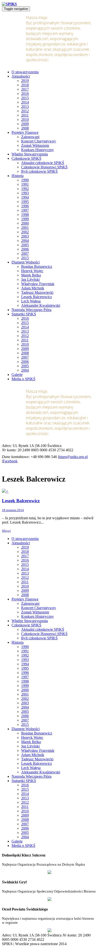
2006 (25, 249)
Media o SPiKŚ (23, 379)
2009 (25, 124)
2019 (25, 81)
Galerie (17, 375)
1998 (25, 215)
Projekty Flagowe (25, 132)
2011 (25, 115)
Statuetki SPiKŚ (24, 314)
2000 (25, 223)
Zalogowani (30, 137)
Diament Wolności (26, 262)
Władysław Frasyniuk (37, 284)
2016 (25, 94)
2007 (25, 253)
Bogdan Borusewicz (36, 266)
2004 (25, 241)
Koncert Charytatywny (38, 141)
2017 (25, 89)
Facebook (10, 461)
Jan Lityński (30, 279)
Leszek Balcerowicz (36, 297)
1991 (25, 184)
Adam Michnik (32, 288)
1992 (25, 189)
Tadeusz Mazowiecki (37, 292)
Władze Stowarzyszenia (30, 154)
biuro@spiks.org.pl (73, 457)
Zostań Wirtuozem (35, 145)
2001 (25, 228)
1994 (25, 197)
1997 (25, 210)
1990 (25, 180)
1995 (25, 202)
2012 (25, 111)
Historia (18, 176)
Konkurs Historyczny (37, 150)
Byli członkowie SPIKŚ (39, 171)
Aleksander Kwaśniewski (40, 305)
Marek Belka (31, 275)
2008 (25, 128)
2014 (25, 102)
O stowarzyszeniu (25, 72)
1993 (25, 193)
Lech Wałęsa (31, 301)
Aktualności (21, 76)
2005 (25, 245)
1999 (25, 219)
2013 (25, 106)
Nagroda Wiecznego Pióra (31, 310)
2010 (25, 119)
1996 (25, 206)
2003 (25, 236)
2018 (25, 85)
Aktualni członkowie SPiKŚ (42, 163)
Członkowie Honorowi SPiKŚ (44, 167)
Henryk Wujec (32, 271)
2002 (25, 232)
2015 (25, 98)
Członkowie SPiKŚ (26, 158)
